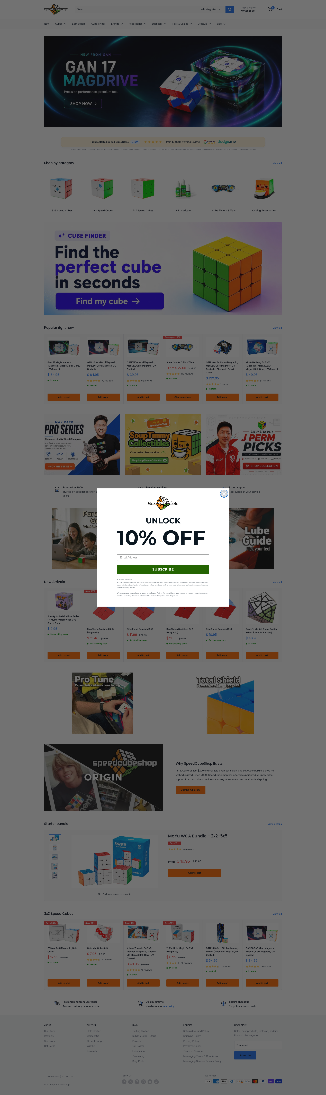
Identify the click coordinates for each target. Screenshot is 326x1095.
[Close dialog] (224, 493)
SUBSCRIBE (163, 569)
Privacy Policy (156, 593)
